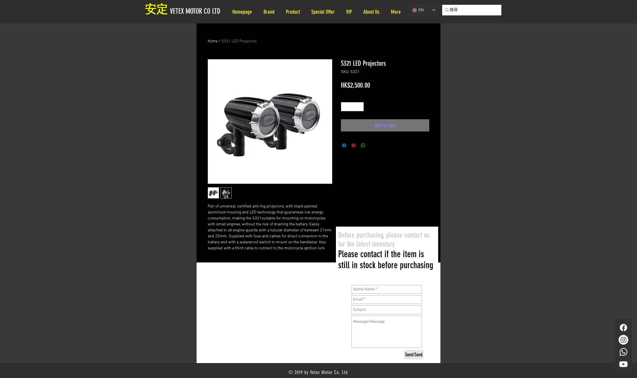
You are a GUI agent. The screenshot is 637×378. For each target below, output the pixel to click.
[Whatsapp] (623, 352)
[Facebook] (623, 327)
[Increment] (360, 106)
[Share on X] (372, 145)
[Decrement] (345, 106)
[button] (373, 12)
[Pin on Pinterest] (354, 145)
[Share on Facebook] (344, 145)
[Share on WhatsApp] (363, 145)
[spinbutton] (352, 106)
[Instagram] (623, 340)
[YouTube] (623, 364)
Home (213, 41)
